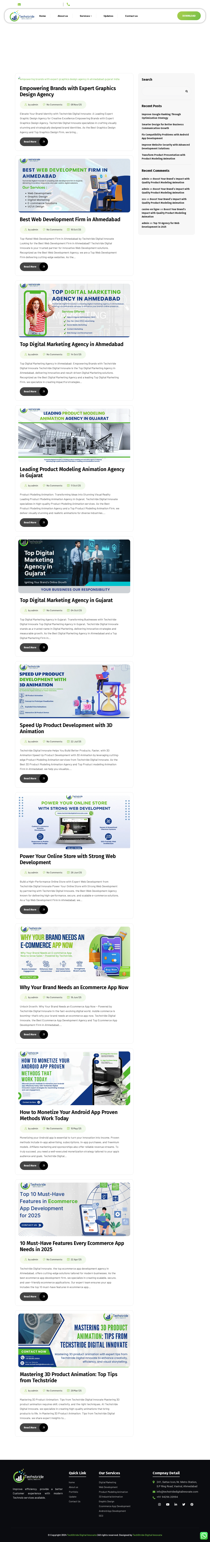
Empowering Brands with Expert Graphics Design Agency (68, 91)
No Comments (54, 104)
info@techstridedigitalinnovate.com (41, 4)
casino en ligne (151, 209)
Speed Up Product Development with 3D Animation (66, 728)
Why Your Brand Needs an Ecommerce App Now (74, 987)
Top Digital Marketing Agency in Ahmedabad (71, 344)
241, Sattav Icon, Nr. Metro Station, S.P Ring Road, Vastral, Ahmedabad (177, 1484)
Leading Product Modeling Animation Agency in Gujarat (72, 472)
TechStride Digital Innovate (82, 1535)
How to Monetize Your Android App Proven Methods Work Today (69, 1115)
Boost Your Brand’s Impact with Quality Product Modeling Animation (164, 213)
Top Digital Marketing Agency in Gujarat (66, 600)
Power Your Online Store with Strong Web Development (68, 859)
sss (144, 199)
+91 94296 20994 (80, 5)
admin (34, 104)
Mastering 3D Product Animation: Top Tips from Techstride (68, 1377)
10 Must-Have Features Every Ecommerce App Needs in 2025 (72, 1246)
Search (147, 79)
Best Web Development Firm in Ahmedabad (70, 219)
